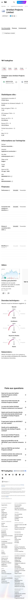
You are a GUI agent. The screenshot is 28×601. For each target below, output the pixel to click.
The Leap (17, 520)
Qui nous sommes (19, 534)
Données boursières (19, 508)
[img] (14, 16)
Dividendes (4, 534)
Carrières (17, 541)
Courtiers (17, 515)
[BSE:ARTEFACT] (3, 278)
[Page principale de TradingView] (5, 2)
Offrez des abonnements (20, 509)
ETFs (2, 511)
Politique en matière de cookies (20, 564)
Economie (3, 531)
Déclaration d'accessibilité (18, 566)
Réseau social (4, 558)
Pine (2, 518)
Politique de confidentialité (18, 561)
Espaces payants (5, 582)
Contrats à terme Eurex (20, 527)
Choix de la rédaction (6, 573)
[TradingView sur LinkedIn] (16, 475)
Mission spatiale (18, 536)
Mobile (3, 552)
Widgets (16, 578)
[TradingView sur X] (2, 475)
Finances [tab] (14, 28)
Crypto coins (4, 514)
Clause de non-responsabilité (18, 558)
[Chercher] (14, 2)
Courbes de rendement (6, 543)
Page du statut (18, 573)
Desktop (3, 553)
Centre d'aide (18, 539)
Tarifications (17, 506)
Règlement (3, 564)
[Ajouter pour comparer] (16, 82)
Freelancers (4, 581)
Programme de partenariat (18, 596)
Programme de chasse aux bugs (20, 571)
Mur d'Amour (4, 559)
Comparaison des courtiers (19, 518)
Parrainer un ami (5, 561)
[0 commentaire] (8, 293)
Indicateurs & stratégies (7, 578)
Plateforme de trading (20, 586)
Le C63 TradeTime (19, 551)
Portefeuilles (4, 541)
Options (3, 544)
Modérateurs (4, 566)
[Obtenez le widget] (25, 300)
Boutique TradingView (20, 547)
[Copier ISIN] (11, 176)
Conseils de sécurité (19, 568)
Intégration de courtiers (20, 593)
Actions (3, 509)
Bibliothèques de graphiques (18, 581)
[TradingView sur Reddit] (2, 478)
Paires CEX (4, 515)
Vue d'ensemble (18, 514)
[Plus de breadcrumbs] (8, 6)
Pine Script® (4, 547)
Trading (3, 570)
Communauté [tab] (22, 28)
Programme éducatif (19, 598)
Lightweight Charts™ (19, 583)
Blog (16, 537)
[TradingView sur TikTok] (23, 475)
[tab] (16, 190)
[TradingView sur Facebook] (6, 475)
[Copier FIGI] (12, 181)
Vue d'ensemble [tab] (5, 28)
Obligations (4, 512)
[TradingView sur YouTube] (9, 475)
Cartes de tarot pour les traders (20, 549)
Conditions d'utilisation (20, 555)
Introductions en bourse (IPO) (7, 536)
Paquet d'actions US (19, 529)
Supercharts (4, 505)
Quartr (7, 496)
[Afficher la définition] (15, 98)
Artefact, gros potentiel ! (9, 280)
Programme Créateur (6, 562)
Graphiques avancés (19, 584)
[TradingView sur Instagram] (13, 475)
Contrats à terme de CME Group (20, 525)
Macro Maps (4, 546)
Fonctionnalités (18, 505)
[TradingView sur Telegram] (20, 475)
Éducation (3, 572)
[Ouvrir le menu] (2, 2)
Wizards (3, 579)
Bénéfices (3, 532)
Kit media (17, 542)
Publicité (17, 592)
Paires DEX (4, 517)
